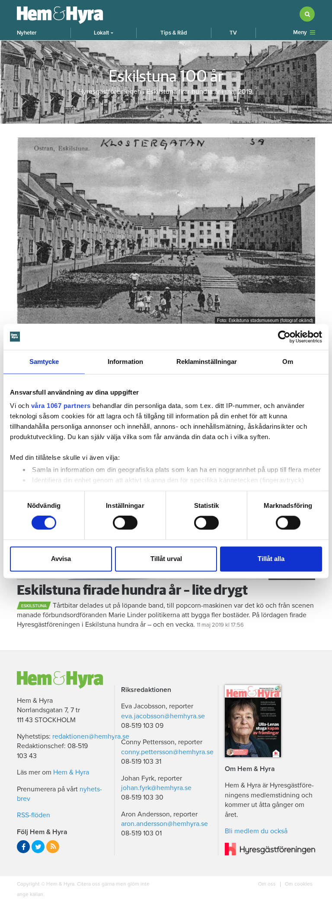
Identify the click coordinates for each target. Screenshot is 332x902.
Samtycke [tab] (44, 361)
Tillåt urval (166, 558)
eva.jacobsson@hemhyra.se (163, 716)
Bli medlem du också (256, 831)
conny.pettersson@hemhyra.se (167, 752)
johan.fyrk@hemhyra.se (156, 788)
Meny (300, 32)
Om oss (267, 884)
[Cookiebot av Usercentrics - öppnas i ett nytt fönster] (284, 336)
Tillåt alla (271, 558)
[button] (103, 33)
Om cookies (298, 884)
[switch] (125, 523)
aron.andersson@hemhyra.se (164, 823)
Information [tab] (125, 361)
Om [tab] (287, 361)
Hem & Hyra (71, 772)
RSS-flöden (33, 815)
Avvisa (61, 558)
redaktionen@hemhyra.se (90, 736)
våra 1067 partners (61, 405)
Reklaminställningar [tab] (206, 361)
